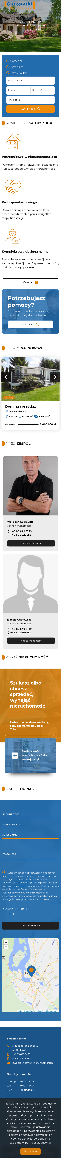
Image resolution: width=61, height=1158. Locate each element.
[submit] (30, 926)
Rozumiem (30, 1151)
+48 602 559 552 (20, 632)
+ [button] (6, 942)
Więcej (30, 282)
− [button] (6, 947)
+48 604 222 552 (20, 534)
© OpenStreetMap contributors (47, 1011)
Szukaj (30, 109)
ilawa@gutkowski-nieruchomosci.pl (33, 1063)
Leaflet (20, 1011)
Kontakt (30, 324)
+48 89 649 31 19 (21, 531)
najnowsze (24, 348)
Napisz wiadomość (31, 543)
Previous (6, 377)
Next (55, 377)
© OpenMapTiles (30, 1011)
